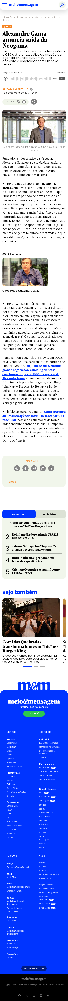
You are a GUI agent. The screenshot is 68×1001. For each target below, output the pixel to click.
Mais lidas (49, 514)
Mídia (9, 750)
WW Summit (12, 821)
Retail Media (44, 767)
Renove (42, 866)
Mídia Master (12, 877)
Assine (42, 862)
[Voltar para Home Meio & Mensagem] (27, 5)
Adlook (42, 847)
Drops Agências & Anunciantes (47, 752)
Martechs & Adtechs (48, 779)
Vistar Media (44, 816)
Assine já (34, 713)
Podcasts (11, 776)
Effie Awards (12, 833)
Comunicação (17, 17)
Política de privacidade (49, 874)
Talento (42, 757)
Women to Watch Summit (18, 867)
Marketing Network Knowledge (15, 902)
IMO (41, 792)
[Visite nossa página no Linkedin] (41, 995)
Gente (9, 754)
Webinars (11, 784)
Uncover (43, 832)
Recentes (18, 514)
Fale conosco (45, 878)
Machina (43, 820)
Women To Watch (14, 766)
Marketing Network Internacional (15, 932)
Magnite (43, 828)
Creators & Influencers (49, 771)
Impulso (42, 804)
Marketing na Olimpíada (49, 746)
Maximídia (11, 829)
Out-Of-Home (45, 775)
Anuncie (42, 870)
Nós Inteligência (46, 812)
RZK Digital (44, 839)
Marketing (11, 746)
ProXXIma (11, 762)
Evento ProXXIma (14, 825)
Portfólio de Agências (16, 792)
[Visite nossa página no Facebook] (19, 995)
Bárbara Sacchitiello (15, 89)
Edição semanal (46, 884)
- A (6, 101)
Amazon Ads (44, 796)
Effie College (12, 947)
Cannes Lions (12, 805)
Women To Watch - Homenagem (15, 909)
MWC (9, 813)
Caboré (10, 837)
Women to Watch (46, 888)
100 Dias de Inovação (48, 742)
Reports (10, 796)
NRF (9, 817)
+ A (12, 101)
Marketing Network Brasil (18, 886)
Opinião (10, 758)
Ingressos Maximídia (43, 898)
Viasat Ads (43, 824)
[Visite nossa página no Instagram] (34, 995)
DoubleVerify (45, 843)
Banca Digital (12, 788)
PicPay (42, 808)
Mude (41, 836)
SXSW (9, 809)
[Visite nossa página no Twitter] (27, 995)
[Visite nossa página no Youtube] (48, 995)
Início (5, 17)
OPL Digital (44, 800)
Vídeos (10, 780)
